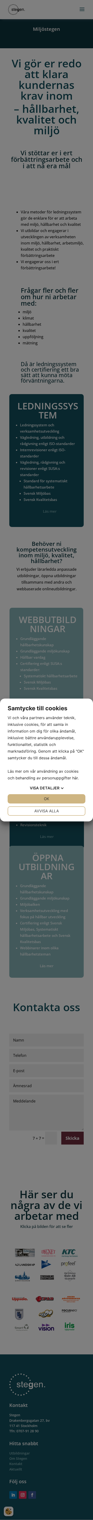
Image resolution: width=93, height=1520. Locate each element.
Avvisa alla (46, 811)
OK (46, 798)
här (75, 778)
